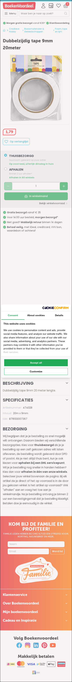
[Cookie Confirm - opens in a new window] (55, 308)
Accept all (36, 362)
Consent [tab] (13, 315)
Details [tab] (59, 315)
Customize (36, 371)
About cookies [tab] (36, 315)
